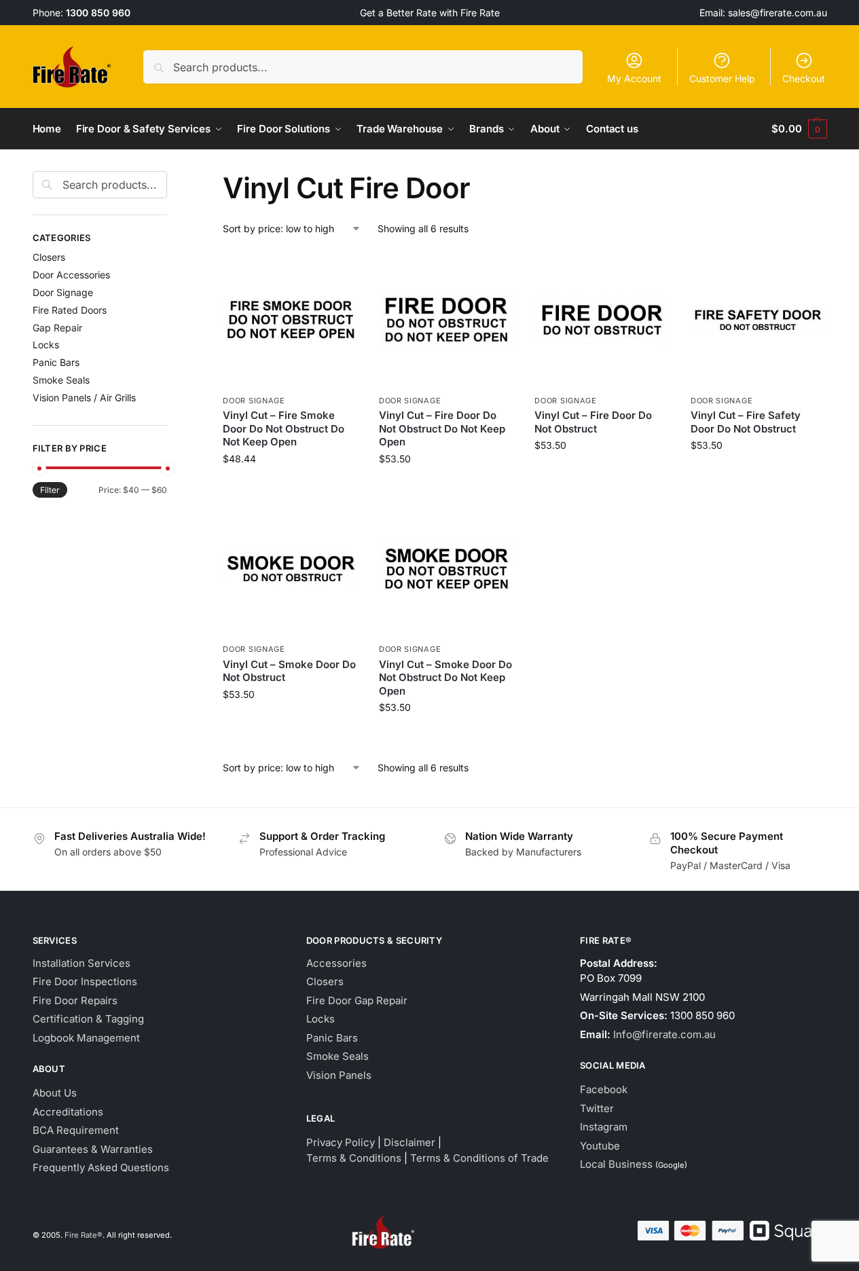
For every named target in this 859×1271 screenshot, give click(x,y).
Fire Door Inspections (85, 981)
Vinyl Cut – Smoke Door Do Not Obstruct (289, 671)
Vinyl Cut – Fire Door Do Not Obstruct (593, 422)
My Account (634, 78)
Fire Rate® (84, 1235)
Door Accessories (71, 274)
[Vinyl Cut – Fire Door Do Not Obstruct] (602, 320)
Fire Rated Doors (70, 310)
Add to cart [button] (291, 487)
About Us (55, 1092)
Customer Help (722, 78)
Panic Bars (56, 362)
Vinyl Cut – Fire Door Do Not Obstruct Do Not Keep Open (442, 428)
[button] (798, 129)
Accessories (336, 963)
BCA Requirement (76, 1130)
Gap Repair (57, 327)
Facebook (603, 1089)
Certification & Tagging (88, 1018)
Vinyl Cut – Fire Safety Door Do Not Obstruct (746, 422)
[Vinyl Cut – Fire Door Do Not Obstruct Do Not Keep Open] (447, 320)
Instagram (603, 1126)
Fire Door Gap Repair (356, 1000)
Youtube (600, 1145)
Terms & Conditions (353, 1158)
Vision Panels (338, 1075)
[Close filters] (171, 179)
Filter (50, 490)
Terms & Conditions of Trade (479, 1158)
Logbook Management (86, 1037)
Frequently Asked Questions (101, 1167)
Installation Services (81, 963)
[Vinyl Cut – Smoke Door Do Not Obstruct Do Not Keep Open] (447, 569)
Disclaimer (409, 1142)
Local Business (616, 1164)
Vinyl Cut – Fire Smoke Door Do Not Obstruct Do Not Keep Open (283, 428)
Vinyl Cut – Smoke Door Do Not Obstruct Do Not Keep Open (445, 677)
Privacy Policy (340, 1142)
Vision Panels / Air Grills (84, 397)
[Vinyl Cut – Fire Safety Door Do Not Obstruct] (758, 320)
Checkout (803, 78)
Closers (49, 257)
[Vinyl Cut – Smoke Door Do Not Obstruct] (291, 569)
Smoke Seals (61, 380)
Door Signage (254, 400)
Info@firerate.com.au (664, 1034)
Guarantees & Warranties (93, 1149)
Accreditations (68, 1111)
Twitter (597, 1108)
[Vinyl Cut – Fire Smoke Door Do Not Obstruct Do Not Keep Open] (291, 320)
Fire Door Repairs (75, 1000)
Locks (46, 344)
